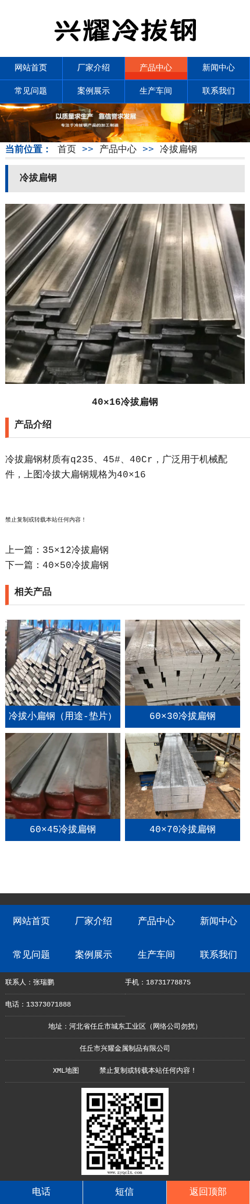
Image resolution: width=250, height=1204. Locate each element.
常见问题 (31, 91)
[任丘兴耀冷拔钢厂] (125, 46)
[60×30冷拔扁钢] (182, 703)
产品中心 (156, 68)
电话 (41, 1192)
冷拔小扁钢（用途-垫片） (63, 716)
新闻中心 (218, 68)
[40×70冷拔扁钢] (182, 816)
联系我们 (218, 91)
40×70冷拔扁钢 (182, 830)
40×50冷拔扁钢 (75, 565)
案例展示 (93, 91)
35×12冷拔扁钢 (75, 550)
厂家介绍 (93, 68)
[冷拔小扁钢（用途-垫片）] (62, 703)
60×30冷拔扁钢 (182, 716)
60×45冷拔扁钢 (63, 830)
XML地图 (66, 1071)
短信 (124, 1192)
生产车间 (156, 91)
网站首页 (31, 68)
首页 (67, 150)
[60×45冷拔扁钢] (62, 816)
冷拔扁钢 (178, 150)
